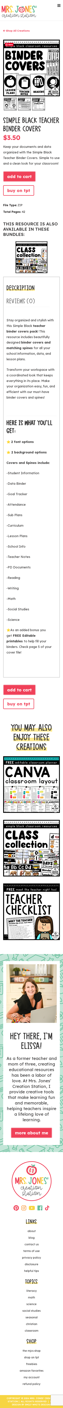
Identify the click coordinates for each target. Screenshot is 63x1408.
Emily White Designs (38, 1404)
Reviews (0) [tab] (20, 301)
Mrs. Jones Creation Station (19, 11)
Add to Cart (19, 176)
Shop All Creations (17, 30)
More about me (31, 1132)
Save (10, 44)
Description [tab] (20, 288)
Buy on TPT (18, 190)
